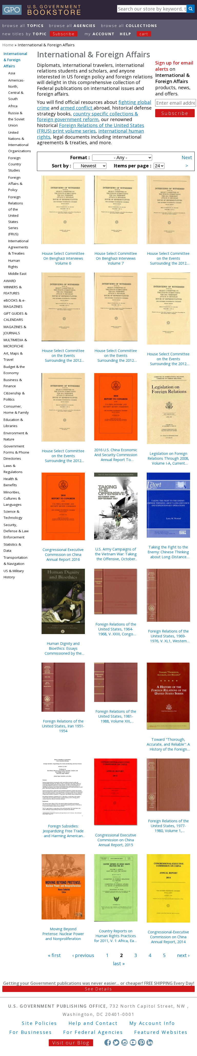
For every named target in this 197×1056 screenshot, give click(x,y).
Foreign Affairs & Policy (15, 183)
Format (79, 157)
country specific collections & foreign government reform (87, 117)
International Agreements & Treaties (18, 247)
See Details (98, 989)
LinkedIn (149, 1042)
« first (54, 955)
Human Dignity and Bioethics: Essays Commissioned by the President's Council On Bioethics (63, 648)
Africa (12, 106)
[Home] (43, 13)
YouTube (133, 1042)
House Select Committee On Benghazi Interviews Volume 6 (63, 258)
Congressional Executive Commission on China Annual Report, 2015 (115, 840)
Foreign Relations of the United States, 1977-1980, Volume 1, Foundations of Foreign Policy (168, 825)
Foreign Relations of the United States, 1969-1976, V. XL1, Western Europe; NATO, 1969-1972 (168, 636)
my (100, 33)
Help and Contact (93, 1023)
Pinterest (141, 1042)
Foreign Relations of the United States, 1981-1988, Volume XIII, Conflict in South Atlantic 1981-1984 (115, 716)
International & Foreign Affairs (15, 59)
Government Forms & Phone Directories (16, 452)
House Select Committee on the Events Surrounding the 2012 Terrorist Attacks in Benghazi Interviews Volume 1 (168, 358)
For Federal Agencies (93, 1032)
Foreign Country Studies (14, 164)
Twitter (116, 1042)
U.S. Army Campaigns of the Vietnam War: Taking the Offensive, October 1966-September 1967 (116, 554)
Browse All (23, 25)
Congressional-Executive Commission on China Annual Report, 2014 (168, 936)
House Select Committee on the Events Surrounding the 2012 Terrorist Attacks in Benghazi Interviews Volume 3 (63, 455)
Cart (144, 33)
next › (183, 955)
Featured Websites (161, 1032)
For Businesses (30, 1032)
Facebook (107, 1042)
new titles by (38, 33)
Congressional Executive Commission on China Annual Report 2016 (63, 554)
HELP (125, 33)
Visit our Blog (71, 1043)
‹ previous (83, 955)
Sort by (61, 166)
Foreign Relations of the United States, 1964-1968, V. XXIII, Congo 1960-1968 (115, 629)
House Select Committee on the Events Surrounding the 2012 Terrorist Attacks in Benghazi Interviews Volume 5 (115, 355)
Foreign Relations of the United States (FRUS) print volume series (90, 128)
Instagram (124, 1042)
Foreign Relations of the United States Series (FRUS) (15, 215)
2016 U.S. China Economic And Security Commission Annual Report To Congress (115, 454)
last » (119, 963)
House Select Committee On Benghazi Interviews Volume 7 (115, 258)
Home (8, 44)
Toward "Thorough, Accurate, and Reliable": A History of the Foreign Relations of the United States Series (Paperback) (168, 744)
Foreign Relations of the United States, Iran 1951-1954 (63, 726)
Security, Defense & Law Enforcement (16, 530)
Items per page (132, 166)
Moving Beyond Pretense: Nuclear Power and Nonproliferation (63, 933)
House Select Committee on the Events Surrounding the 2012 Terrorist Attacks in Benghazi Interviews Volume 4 (63, 355)
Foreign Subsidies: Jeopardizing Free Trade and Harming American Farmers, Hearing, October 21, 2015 (63, 831)
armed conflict (77, 108)
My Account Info (152, 1023)
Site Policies (39, 1023)
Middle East (17, 273)
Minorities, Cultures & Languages (13, 498)
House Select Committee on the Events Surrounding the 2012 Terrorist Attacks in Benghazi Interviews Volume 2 (168, 258)
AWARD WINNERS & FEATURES (13, 286)
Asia (11, 73)
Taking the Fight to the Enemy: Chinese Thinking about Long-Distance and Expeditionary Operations (168, 552)
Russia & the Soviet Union (16, 119)
